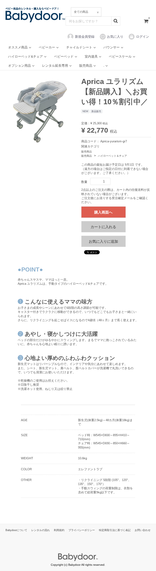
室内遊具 (92, 56)
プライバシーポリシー (81, 530)
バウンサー (111, 47)
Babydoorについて (16, 530)
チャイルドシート (79, 47)
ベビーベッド (64, 56)
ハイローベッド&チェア (26, 56)
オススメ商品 (18, 47)
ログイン (142, 36)
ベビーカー (47, 47)
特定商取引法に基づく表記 (115, 530)
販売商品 (86, 65)
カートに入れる (103, 227)
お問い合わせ (143, 530)
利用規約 (59, 530)
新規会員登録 (84, 36)
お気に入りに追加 (103, 241)
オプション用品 (20, 65)
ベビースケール (120, 56)
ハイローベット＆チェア (112, 155)
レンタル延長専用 (55, 65)
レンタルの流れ (40, 530)
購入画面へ (103, 212)
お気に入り (115, 36)
